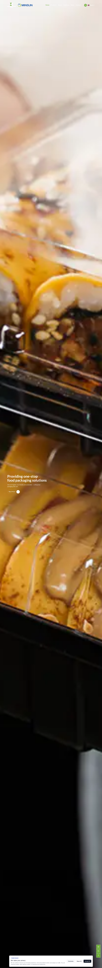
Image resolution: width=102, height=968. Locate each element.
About (60, 5)
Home (47, 5)
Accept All (87, 961)
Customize (70, 961)
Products (53, 5)
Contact (78, 5)
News (72, 5)
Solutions (66, 5)
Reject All (79, 961)
